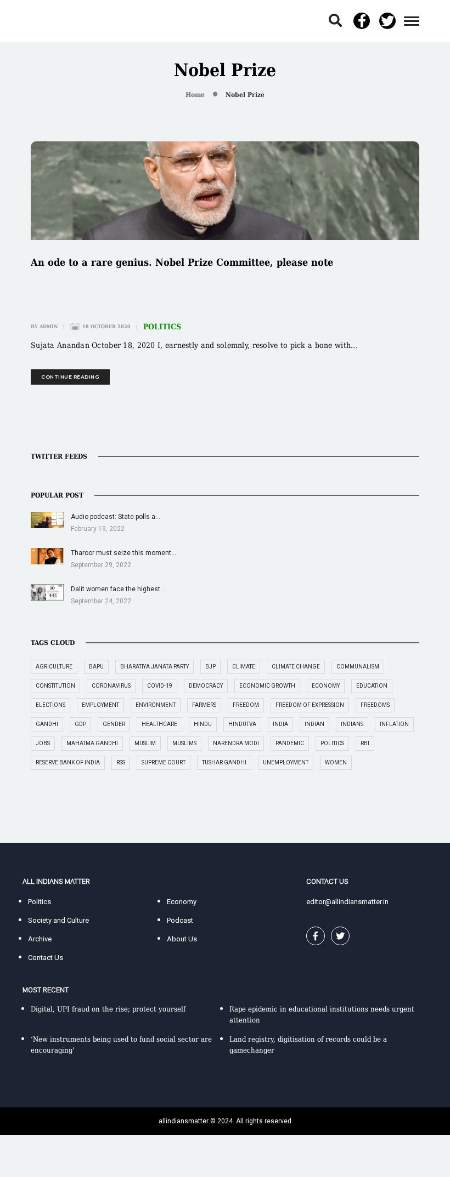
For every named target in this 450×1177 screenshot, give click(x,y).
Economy (181, 902)
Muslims (184, 743)
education (371, 686)
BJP (210, 667)
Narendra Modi (236, 743)
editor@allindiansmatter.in (347, 902)
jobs (43, 743)
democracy (206, 686)
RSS (120, 762)
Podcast (180, 920)
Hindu (203, 724)
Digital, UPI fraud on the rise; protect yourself (108, 1009)
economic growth (267, 686)
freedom (246, 705)
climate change (296, 667)
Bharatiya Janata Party (154, 667)
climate (243, 667)
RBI (365, 743)
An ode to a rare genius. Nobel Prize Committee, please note (182, 262)
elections (50, 705)
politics (332, 743)
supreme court (163, 762)
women (336, 762)
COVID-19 (159, 686)
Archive (40, 939)
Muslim (145, 743)
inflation (394, 724)
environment (156, 705)
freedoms (375, 705)
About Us (182, 939)
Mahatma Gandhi (92, 743)
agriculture (54, 667)
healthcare (159, 724)
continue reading (70, 377)
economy (326, 686)
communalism (357, 667)
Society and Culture (58, 920)
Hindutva (242, 724)
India (280, 724)
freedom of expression (309, 705)
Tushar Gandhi (224, 762)
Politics (162, 326)
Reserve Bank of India (68, 762)
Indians (352, 724)
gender (114, 724)
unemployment (285, 762)
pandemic (289, 743)
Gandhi (47, 724)
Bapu (96, 667)
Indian (314, 724)
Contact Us (45, 957)
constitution (55, 686)
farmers (204, 705)
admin (49, 326)
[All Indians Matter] (55, 20)
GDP (80, 724)
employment (100, 705)
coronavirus (111, 686)
